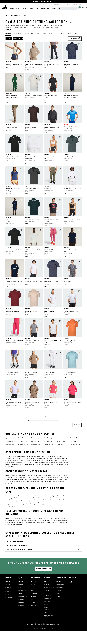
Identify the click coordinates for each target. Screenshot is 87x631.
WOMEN (24, 8)
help (61, 4)
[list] (43, 34)
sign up (75, 4)
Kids (31, 8)
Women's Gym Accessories (61, 441)
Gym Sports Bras (23, 444)
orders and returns (67, 4)
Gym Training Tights (35, 438)
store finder (56, 4)
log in (79, 4)
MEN (17, 8)
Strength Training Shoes (75, 445)
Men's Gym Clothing (21, 438)
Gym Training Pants (48, 441)
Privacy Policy (39, 624)
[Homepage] (4, 7)
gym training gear (41, 458)
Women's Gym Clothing (22, 441)
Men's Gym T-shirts (35, 441)
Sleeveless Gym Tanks (74, 441)
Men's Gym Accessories (60, 438)
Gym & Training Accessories (48, 445)
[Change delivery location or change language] (83, 4)
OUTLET (53, 8)
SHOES (12, 8)
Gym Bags (60, 444)
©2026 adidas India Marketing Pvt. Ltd (44, 628)
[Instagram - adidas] (75, 582)
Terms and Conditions (49, 624)
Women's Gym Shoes (9, 445)
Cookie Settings (31, 624)
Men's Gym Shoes (10, 441)
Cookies (58, 624)
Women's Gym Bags (74, 438)
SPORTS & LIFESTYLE (42, 8)
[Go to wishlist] (83, 8)
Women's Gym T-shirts (36, 445)
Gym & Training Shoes (10, 438)
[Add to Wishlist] (21, 44)
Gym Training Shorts (48, 438)
